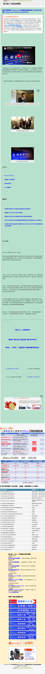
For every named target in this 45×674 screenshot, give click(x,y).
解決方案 (25, 0)
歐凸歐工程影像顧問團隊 (14, 558)
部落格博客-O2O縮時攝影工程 (33, 376)
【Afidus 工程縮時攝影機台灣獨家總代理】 (13, 25)
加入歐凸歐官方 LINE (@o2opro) (16, 585)
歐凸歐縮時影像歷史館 (13, 569)
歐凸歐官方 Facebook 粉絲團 (15, 579)
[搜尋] (43, 3)
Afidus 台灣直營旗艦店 (13, 562)
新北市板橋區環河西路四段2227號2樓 (24, 668)
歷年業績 (21, 0)
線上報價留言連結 (14, 592)
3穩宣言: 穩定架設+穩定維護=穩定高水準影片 (22, 339)
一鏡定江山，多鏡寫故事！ (22, 330)
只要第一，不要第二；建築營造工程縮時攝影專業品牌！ (22, 347)
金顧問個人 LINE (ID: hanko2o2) (16, 589)
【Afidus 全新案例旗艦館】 (17, 26)
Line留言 (17, 0)
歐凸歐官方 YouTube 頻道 (14, 575)
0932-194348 (11, 0)
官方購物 (30, 0)
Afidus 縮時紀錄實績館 (13, 566)
